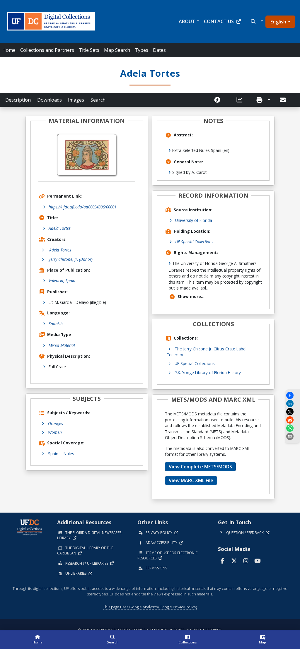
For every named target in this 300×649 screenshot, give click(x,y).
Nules (69, 453)
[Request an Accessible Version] (219, 100)
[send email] (292, 436)
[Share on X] (292, 411)
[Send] (283, 99)
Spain (53, 453)
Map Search (117, 50)
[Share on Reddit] (292, 420)
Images (76, 100)
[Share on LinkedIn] (292, 403)
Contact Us (219, 21)
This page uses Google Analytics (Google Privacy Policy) (150, 606)
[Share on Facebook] (292, 395)
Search (98, 100)
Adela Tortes (60, 228)
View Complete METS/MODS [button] (200, 466)
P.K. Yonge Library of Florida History (208, 372)
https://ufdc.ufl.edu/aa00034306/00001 (82, 207)
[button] (256, 21)
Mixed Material (62, 345)
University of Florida (193, 220)
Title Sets (89, 50)
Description (18, 100)
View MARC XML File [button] (191, 480)
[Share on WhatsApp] (292, 428)
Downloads (49, 100)
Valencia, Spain (62, 280)
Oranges (55, 423)
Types (141, 50)
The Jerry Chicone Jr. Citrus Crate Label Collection (206, 351)
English (278, 21)
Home (9, 50)
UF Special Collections (194, 241)
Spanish (56, 323)
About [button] (187, 21)
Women (55, 432)
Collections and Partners (47, 50)
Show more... (191, 296)
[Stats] (241, 100)
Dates (159, 50)
